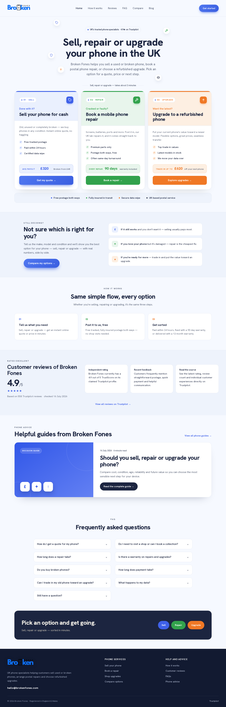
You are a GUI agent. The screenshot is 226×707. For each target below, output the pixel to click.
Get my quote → (46, 180)
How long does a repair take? (72, 557)
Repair (178, 625)
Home (79, 8)
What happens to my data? (153, 582)
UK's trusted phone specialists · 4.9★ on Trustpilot (114, 29)
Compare (138, 8)
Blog (151, 8)
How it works (95, 8)
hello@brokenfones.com (22, 688)
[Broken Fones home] (18, 8)
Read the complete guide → (119, 486)
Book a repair (112, 670)
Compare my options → (41, 263)
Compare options (114, 681)
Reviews (112, 8)
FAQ (124, 8)
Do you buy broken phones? (72, 569)
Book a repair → (113, 180)
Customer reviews (175, 670)
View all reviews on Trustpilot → (113, 404)
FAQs (168, 676)
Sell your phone (113, 665)
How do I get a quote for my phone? (72, 544)
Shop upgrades (113, 676)
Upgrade (196, 625)
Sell (164, 625)
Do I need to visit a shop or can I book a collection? (153, 544)
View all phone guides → (198, 435)
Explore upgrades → (180, 180)
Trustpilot (214, 701)
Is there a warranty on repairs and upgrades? (153, 557)
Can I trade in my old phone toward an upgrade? (72, 582)
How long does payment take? (153, 569)
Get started (209, 8)
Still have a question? (72, 595)
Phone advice (173, 681)
